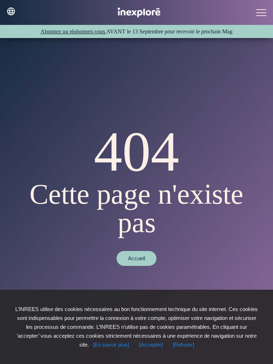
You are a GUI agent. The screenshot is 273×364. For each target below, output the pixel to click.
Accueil (136, 258)
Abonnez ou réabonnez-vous (73, 31)
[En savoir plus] (111, 345)
